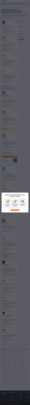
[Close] (27, 193)
